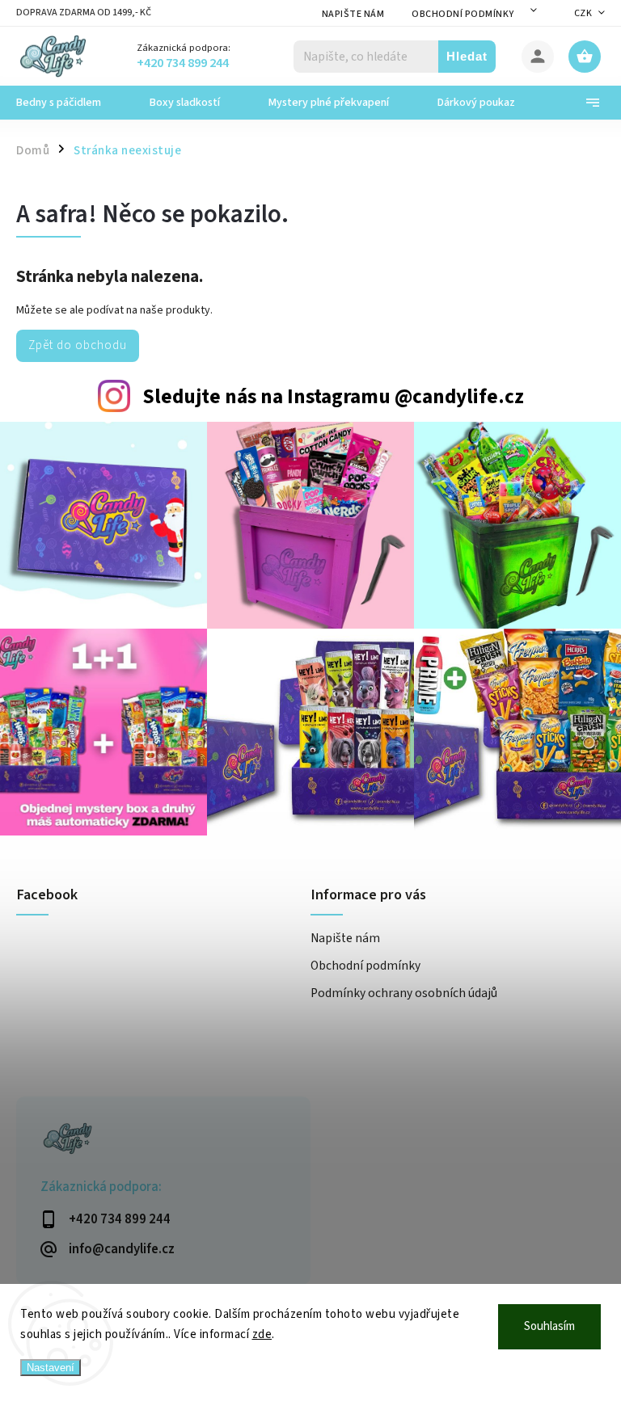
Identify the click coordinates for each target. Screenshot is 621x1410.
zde (262, 1334)
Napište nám (353, 14)
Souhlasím (549, 1326)
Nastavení (50, 1368)
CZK (583, 13)
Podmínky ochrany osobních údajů (403, 993)
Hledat (467, 56)
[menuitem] (70, 103)
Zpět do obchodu (77, 345)
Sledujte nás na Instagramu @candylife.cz (333, 396)
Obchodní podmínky (463, 14)
